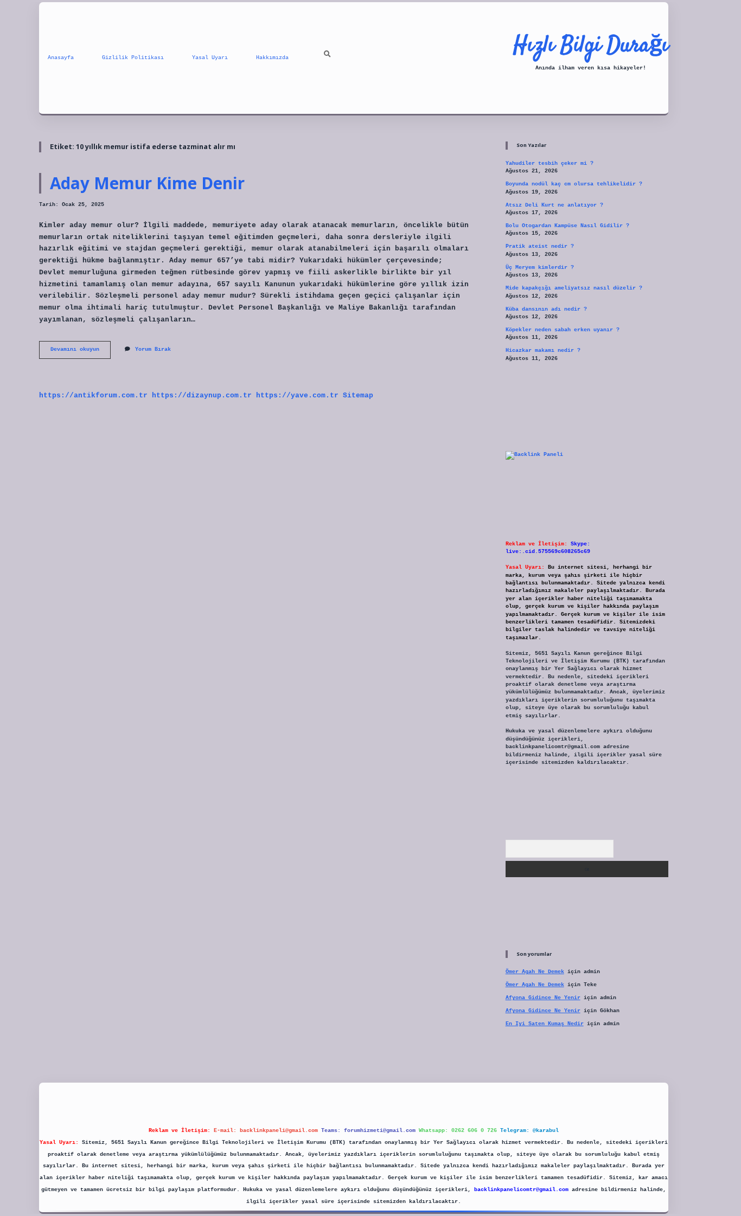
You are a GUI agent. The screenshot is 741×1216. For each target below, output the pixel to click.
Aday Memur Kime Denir (147, 183)
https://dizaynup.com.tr (202, 395)
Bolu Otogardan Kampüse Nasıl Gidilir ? (567, 226)
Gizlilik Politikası (133, 58)
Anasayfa (61, 58)
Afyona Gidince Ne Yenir (543, 998)
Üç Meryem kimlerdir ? (540, 268)
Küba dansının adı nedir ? (546, 309)
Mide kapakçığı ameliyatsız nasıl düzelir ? (574, 288)
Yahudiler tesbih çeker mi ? (549, 163)
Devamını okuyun (80, 352)
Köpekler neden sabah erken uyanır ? (562, 330)
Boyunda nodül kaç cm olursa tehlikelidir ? (574, 184)
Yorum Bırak (153, 349)
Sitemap (358, 395)
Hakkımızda (272, 58)
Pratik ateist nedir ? (540, 246)
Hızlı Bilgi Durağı (590, 46)
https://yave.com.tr (297, 395)
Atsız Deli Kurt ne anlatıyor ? (554, 205)
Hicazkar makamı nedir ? (543, 350)
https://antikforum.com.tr (93, 395)
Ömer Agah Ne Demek (535, 972)
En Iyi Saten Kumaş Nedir (545, 1024)
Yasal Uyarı (210, 58)
